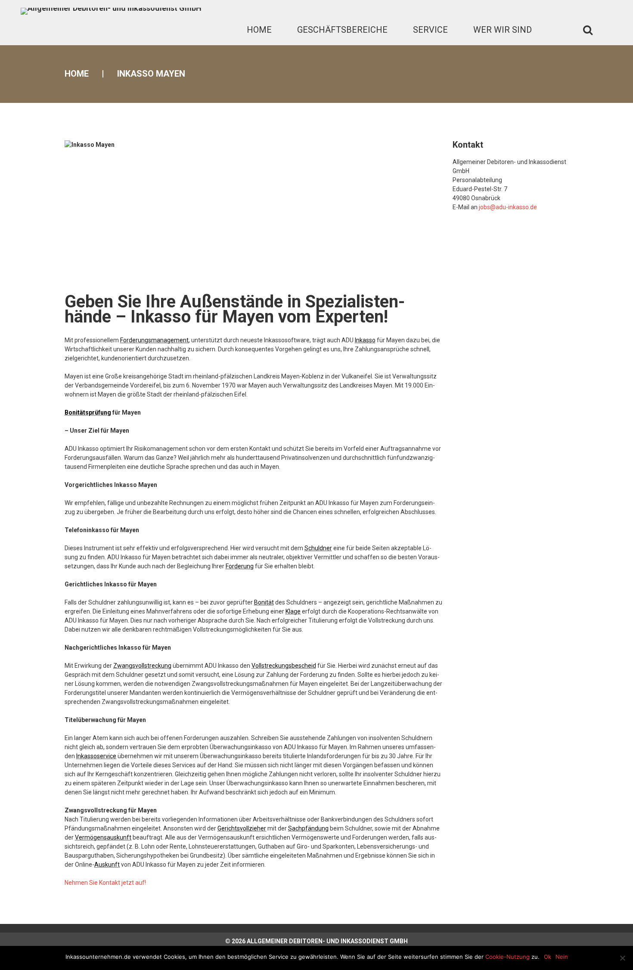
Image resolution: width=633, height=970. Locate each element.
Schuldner (318, 548)
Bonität (264, 602)
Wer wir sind (502, 30)
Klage (293, 611)
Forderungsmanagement (154, 340)
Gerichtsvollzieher (241, 828)
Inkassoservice (96, 756)
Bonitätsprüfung (88, 412)
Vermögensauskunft (103, 837)
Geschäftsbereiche (342, 30)
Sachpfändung (308, 828)
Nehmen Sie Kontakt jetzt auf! (105, 882)
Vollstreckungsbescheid (283, 665)
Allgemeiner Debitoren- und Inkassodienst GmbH (327, 941)
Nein (561, 956)
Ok (547, 956)
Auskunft (107, 864)
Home (259, 30)
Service (430, 30)
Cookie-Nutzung (507, 956)
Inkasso (365, 340)
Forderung (240, 566)
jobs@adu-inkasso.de (508, 207)
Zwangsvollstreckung (142, 665)
